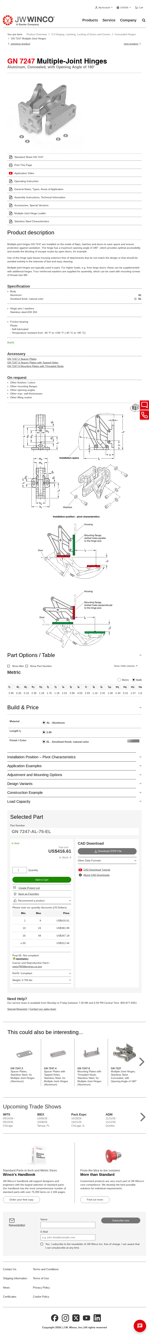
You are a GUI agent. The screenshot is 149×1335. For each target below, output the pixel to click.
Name (44, 1219)
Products (90, 20)
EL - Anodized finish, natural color (68, 741)
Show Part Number (41, 666)
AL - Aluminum (56, 722)
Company (128, 20)
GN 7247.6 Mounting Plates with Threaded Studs (35, 366)
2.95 (49, 732)
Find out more (95, 1199)
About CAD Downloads (96, 875)
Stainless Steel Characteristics (31, 221)
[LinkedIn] (97, 1317)
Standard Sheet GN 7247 (28, 157)
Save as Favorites (28, 893)
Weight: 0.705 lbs (22, 980)
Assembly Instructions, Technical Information (39, 197)
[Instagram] (65, 1317)
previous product (20, 43)
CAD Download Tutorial (96, 869)
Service (108, 20)
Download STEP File (110, 851)
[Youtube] (86, 1317)
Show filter (18, 666)
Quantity (33, 870)
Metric (125, 679)
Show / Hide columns (124, 666)
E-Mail (44, 1231)
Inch (139, 679)
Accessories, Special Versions (31, 205)
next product (131, 43)
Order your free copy (21, 1199)
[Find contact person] (144, 405)
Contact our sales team (42, 1009)
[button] (104, 8)
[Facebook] (55, 1317)
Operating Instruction (26, 181)
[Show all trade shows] (143, 1116)
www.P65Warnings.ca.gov (27, 966)
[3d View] (136, 408)
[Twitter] (76, 1317)
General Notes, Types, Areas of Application (38, 189)
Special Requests (17, 1009)
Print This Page (23, 165)
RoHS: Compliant (22, 973)
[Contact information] (144, 415)
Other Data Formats (89, 860)
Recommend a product (31, 900)
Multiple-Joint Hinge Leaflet (30, 213)
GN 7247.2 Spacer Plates (22, 358)
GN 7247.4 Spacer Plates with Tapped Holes (32, 362)
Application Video (24, 173)
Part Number (17, 825)
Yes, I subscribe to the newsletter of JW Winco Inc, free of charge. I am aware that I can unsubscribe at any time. (92, 1246)
